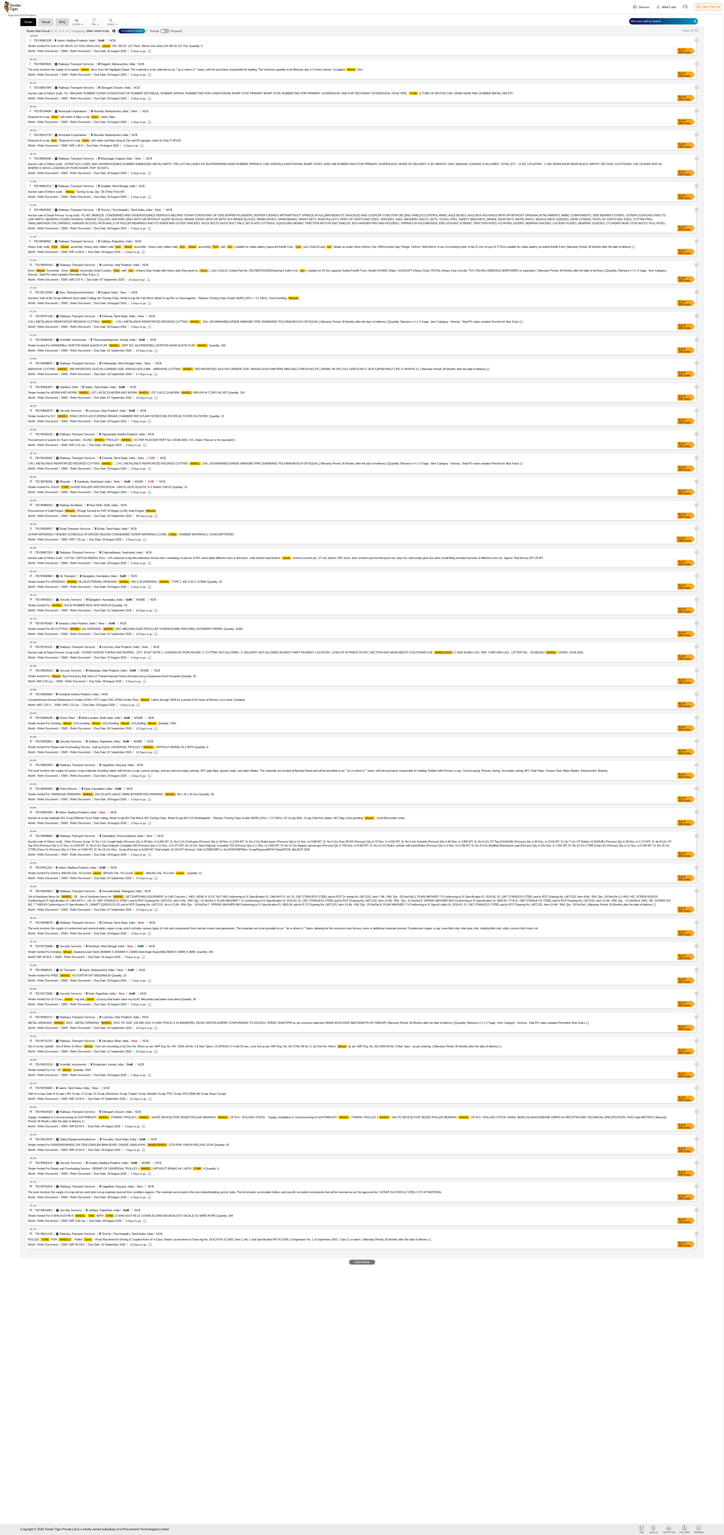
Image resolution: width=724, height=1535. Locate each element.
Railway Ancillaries (71, 505)
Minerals (65, 481)
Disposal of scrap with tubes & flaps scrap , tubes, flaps (71, 116)
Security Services (71, 410)
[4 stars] (63, 31)
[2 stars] (55, 31)
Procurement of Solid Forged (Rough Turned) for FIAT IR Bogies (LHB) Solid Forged (91, 510)
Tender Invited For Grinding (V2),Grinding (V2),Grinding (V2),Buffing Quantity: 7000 (102, 723)
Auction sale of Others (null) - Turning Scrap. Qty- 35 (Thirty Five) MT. (76, 191)
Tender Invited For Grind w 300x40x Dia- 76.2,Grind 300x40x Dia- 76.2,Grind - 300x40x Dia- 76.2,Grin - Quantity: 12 (115, 873)
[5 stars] (67, 31)
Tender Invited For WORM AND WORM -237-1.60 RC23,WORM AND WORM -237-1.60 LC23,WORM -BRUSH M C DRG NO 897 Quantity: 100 (136, 392)
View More (362, 1262)
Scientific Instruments (73, 339)
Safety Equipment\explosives (78, 1139)
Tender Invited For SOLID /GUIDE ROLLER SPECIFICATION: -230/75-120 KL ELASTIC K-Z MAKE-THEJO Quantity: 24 (107, 487)
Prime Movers (68, 788)
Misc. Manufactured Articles (77, 292)
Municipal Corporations (72, 111)
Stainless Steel (69, 387)
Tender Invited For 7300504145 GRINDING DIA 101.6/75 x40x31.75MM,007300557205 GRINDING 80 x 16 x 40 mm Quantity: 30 (121, 794)
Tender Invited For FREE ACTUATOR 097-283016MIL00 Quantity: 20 (77, 975)
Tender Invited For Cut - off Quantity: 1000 (59, 1069)
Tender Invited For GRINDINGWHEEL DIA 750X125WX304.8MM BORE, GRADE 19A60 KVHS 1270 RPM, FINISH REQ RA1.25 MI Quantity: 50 (128, 1144)
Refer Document (47, 51)
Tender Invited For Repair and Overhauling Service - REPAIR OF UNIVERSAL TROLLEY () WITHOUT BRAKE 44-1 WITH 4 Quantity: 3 (123, 1168)
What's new (668, 7)
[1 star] (52, 31)
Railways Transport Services (76, 64)
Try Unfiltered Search (132, 31)
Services (643, 7)
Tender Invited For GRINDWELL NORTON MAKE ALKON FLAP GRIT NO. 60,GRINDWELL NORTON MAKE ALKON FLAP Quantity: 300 (127, 345)
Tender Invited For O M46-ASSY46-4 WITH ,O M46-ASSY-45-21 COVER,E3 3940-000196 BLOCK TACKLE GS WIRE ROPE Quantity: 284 (130, 1215)
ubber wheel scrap (97, 30)
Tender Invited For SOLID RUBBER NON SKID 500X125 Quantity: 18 (77, 605)
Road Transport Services (75, 528)
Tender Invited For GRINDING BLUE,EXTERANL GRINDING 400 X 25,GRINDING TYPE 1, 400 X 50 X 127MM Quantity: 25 (125, 581)
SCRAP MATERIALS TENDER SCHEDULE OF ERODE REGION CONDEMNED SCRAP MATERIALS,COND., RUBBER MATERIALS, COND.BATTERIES (131, 534)
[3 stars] (59, 31)
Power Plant (67, 717)
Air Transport (68, 576)
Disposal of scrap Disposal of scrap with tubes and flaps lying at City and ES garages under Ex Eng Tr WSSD (104, 140)
